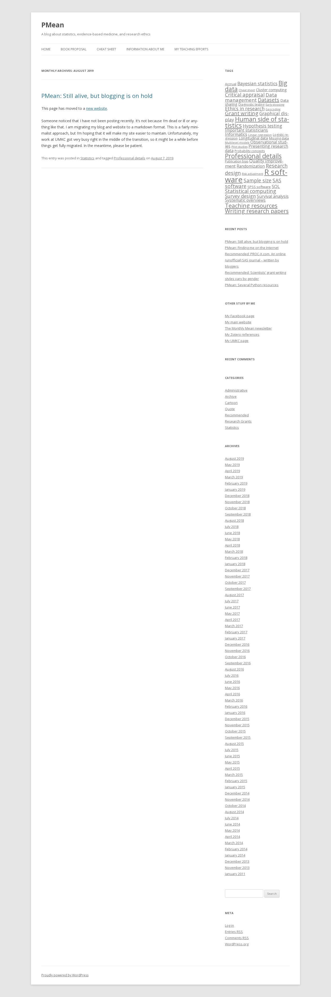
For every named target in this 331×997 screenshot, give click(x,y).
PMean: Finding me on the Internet (252, 247)
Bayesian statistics (257, 83)
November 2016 (237, 650)
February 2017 (236, 632)
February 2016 (236, 706)
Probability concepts (250, 151)
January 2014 (235, 855)
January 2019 (235, 489)
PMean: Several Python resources (252, 285)
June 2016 (232, 681)
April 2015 (232, 768)
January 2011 (235, 873)
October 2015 (235, 731)
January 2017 (235, 638)
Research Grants (238, 421)
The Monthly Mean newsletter (248, 328)
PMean (52, 24)
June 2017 (232, 607)
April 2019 (232, 471)
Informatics (236, 134)
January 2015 (235, 787)
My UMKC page (237, 340)
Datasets (268, 99)
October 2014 (235, 805)
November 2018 (237, 502)
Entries (234, 931)
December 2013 (237, 861)
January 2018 (235, 564)
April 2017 (232, 619)
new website (96, 108)
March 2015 (234, 774)
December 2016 (237, 644)
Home (45, 49)
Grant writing (241, 113)
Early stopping (275, 104)
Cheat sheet (106, 49)
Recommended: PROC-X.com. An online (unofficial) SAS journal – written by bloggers (255, 260)
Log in (229, 925)
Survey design (240, 196)
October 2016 (235, 657)
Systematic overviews (245, 200)
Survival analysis (273, 196)
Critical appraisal (245, 94)
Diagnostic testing (251, 104)
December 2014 (237, 793)
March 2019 (234, 477)
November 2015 (237, 725)
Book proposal (73, 49)
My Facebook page (239, 316)
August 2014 (234, 811)
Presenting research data (256, 148)
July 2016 (231, 675)
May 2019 (232, 464)
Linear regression (260, 135)
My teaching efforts (191, 49)
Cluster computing (271, 89)
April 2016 (232, 694)
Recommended (237, 415)
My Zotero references (242, 334)
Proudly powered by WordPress (64, 975)
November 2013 (237, 867)
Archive (231, 396)
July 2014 (231, 818)
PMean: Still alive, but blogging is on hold (97, 95)
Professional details (129, 158)
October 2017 (235, 582)
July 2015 (231, 749)
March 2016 (234, 700)
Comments (237, 938)
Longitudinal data (253, 138)
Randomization (251, 166)
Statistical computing (250, 191)
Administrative (236, 390)
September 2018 (238, 514)
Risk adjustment (252, 174)
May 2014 (232, 830)
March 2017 (234, 626)
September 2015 (238, 737)
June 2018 (232, 533)
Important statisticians (246, 130)
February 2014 (236, 849)
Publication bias (236, 161)
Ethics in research (245, 108)
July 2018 (231, 526)
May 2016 (232, 688)
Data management (251, 97)
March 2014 (234, 842)
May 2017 (232, 613)
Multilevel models (237, 142)
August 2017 (234, 595)
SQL (276, 186)
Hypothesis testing (262, 126)
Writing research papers (257, 211)
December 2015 (237, 718)
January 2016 (235, 712)
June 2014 (232, 824)
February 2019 (236, 483)
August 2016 (234, 669)
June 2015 (232, 756)
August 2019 (234, 458)
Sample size (258, 180)
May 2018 (232, 539)
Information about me (145, 49)
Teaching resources (251, 205)
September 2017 (238, 588)
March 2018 (234, 551)
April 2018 (232, 545)
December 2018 (237, 495)
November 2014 (237, 799)
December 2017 (237, 570)
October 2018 (235, 508)
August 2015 (234, 743)
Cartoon (231, 402)
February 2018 (236, 557)
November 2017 (237, 576)
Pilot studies (239, 147)
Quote (230, 409)
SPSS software (259, 186)
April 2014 (232, 836)
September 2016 (238, 663)
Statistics (87, 158)
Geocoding (273, 109)
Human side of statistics (257, 122)
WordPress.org (237, 944)
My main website (238, 322)
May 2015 (232, 762)
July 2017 (231, 601)
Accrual (230, 84)
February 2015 (236, 780)
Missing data (279, 138)
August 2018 (234, 520)
